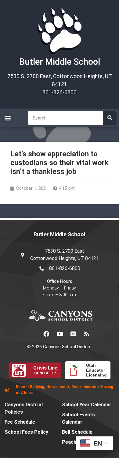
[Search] (110, 118)
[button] (7, 118)
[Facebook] (46, 334)
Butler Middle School (59, 62)
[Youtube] (59, 334)
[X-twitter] (32, 334)
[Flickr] (73, 334)
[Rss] (86, 334)
